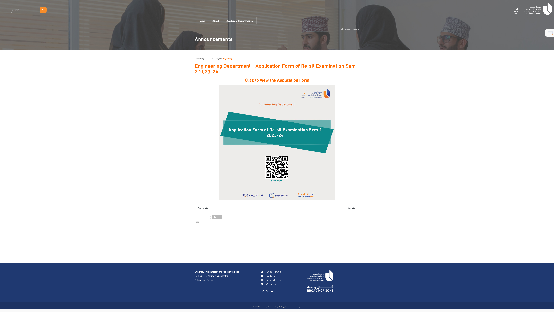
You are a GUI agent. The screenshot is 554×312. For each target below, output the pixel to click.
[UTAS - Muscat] (532, 8)
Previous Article (203, 208)
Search (43, 10)
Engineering (227, 58)
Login (299, 306)
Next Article (352, 208)
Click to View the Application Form (277, 79)
